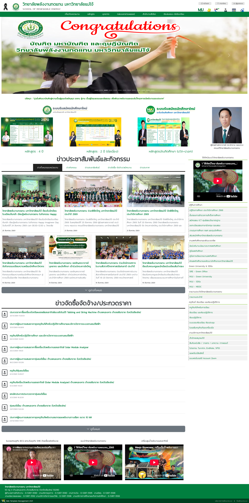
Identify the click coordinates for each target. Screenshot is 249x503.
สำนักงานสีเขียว (149, 14)
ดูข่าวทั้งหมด (94, 290)
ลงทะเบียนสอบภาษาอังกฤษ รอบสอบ (204, 225)
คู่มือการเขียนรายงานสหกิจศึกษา (203, 256)
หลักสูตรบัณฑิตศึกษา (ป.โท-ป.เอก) (171, 151)
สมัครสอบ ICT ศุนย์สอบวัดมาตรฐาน (204, 220)
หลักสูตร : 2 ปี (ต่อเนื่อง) (102, 151)
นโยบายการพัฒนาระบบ (223, 501)
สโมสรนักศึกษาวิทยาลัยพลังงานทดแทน (205, 235)
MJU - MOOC (195, 286)
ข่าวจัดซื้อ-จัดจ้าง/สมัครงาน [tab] (120, 167)
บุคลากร (105, 14)
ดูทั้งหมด (94, 429)
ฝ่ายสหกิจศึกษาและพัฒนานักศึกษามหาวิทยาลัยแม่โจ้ (211, 261)
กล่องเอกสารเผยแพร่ (126, 14)
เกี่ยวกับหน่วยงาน (72, 14)
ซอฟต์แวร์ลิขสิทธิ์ (196, 353)
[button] (20, 55)
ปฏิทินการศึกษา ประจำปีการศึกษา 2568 (206, 210)
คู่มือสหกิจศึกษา (196, 250)
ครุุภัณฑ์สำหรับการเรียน (199, 307)
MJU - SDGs (195, 281)
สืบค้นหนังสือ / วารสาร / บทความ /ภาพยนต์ (208, 343)
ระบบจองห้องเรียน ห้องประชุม (202, 322)
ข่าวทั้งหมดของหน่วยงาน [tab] (47, 167)
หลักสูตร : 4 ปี (34, 151)
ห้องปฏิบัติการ (195, 317)
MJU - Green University (200, 276)
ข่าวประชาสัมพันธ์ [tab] (92, 167)
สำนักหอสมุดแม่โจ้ (196, 338)
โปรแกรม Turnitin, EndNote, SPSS (204, 348)
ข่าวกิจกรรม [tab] (71, 167)
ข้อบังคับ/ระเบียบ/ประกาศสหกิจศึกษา (205, 245)
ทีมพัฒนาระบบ (242, 501)
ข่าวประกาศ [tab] (145, 167)
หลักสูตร (91, 14)
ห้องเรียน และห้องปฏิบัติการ (201, 312)
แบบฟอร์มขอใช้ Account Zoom (202, 358)
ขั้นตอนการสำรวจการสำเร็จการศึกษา (204, 215)
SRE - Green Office (198, 271)
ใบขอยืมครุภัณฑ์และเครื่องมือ (201, 327)
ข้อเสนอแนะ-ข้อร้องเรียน (174, 14)
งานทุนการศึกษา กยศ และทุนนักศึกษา (205, 230)
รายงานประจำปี (195, 297)
